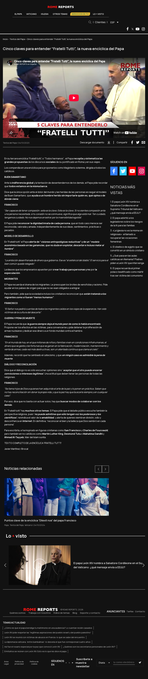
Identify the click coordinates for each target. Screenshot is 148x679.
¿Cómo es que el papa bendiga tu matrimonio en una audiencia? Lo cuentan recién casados (48, 628)
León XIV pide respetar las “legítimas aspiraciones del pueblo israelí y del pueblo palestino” (47, 632)
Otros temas (60, 14)
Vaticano (31, 14)
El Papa (18, 14)
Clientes (100, 22)
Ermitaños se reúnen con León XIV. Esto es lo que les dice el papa (35, 651)
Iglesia (44, 14)
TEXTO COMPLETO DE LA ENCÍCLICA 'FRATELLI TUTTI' (33, 443)
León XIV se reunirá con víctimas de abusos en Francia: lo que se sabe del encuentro (44, 637)
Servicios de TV (80, 14)
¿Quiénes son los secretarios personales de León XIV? (89, 646)
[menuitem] (113, 22)
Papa (6, 525)
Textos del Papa (17, 39)
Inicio (5, 39)
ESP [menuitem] (112, 22)
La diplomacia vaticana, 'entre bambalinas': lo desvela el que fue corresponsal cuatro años (47, 642)
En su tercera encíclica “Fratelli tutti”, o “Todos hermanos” (34, 158)
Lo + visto (98, 14)
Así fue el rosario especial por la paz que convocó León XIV (32, 646)
